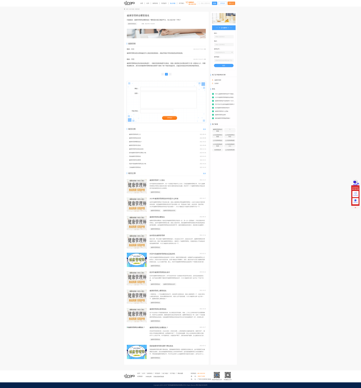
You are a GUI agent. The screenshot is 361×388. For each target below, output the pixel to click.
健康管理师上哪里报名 (158, 291)
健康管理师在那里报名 (158, 309)
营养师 (216, 83)
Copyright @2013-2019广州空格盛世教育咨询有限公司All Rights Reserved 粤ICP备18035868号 (180, 385)
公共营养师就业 (217, 140)
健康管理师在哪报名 (157, 217)
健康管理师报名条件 (169, 284)
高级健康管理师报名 (135, 156)
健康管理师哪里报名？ (135, 141)
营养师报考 (217, 150)
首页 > (127, 9)
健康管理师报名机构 (135, 138)
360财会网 (148, 376)
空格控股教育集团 (158, 376)
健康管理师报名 (132, 23)
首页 (141, 3)
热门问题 (165, 373)
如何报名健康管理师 (157, 235)
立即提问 (222, 3)
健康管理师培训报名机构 (136, 149)
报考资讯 (155, 3)
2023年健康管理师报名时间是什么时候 (164, 199)
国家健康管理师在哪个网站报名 (161, 346)
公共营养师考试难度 (217, 135)
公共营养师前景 (229, 140)
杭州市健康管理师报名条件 (160, 272)
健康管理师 (218, 80)
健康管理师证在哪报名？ (159, 327)
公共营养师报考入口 (229, 145)
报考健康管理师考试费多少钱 (137, 152)
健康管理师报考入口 (135, 134)
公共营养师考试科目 (229, 135)
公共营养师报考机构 (217, 145)
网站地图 (180, 373)
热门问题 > (132, 9)
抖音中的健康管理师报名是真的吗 (162, 254)
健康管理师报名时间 (169, 210)
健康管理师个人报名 (157, 180)
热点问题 (172, 3)
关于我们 (181, 3)
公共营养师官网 (229, 150)
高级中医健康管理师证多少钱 (137, 163)
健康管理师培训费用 (135, 160)
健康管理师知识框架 (217, 130)
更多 (204, 129)
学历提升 (164, 3)
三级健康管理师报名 (135, 167)
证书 (147, 3)
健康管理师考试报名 (135, 145)
